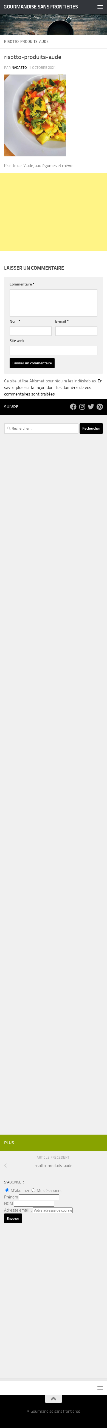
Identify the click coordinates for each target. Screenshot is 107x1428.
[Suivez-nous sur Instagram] (82, 406)
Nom (15, 321)
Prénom (11, 1197)
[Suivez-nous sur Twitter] (91, 406)
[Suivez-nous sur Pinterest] (99, 406)
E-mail (62, 321)
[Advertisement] (53, 212)
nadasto (19, 68)
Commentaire (22, 284)
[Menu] (100, 7)
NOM (8, 1203)
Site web (17, 340)
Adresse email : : (18, 1210)
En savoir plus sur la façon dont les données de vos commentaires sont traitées (53, 387)
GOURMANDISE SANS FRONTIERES (41, 7)
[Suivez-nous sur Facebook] (73, 406)
